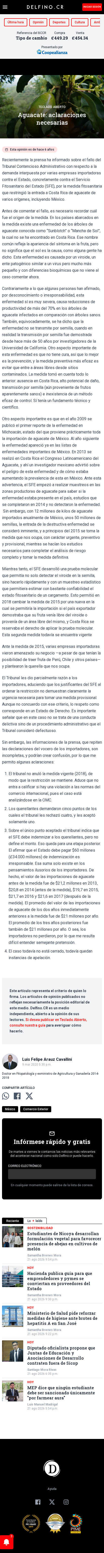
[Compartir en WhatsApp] (5, 1096)
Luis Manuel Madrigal (42, 1404)
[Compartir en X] (29, 1096)
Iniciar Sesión (92, 7)
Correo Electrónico (24, 1166)
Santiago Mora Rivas (42, 1370)
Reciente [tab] (12, 1221)
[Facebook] (38, 1502)
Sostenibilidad (40, 1228)
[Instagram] (66, 1502)
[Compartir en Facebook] (17, 1096)
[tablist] (52, 1221)
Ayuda (52, 1489)
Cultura (80, 22)
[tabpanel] (52, 1318)
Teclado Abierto (52, 107)
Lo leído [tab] (35, 1221)
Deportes (59, 22)
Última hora (16, 22)
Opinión (38, 22)
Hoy (30, 1268)
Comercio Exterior (35, 1109)
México (10, 1109)
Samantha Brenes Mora (44, 1255)
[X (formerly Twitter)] (52, 1502)
